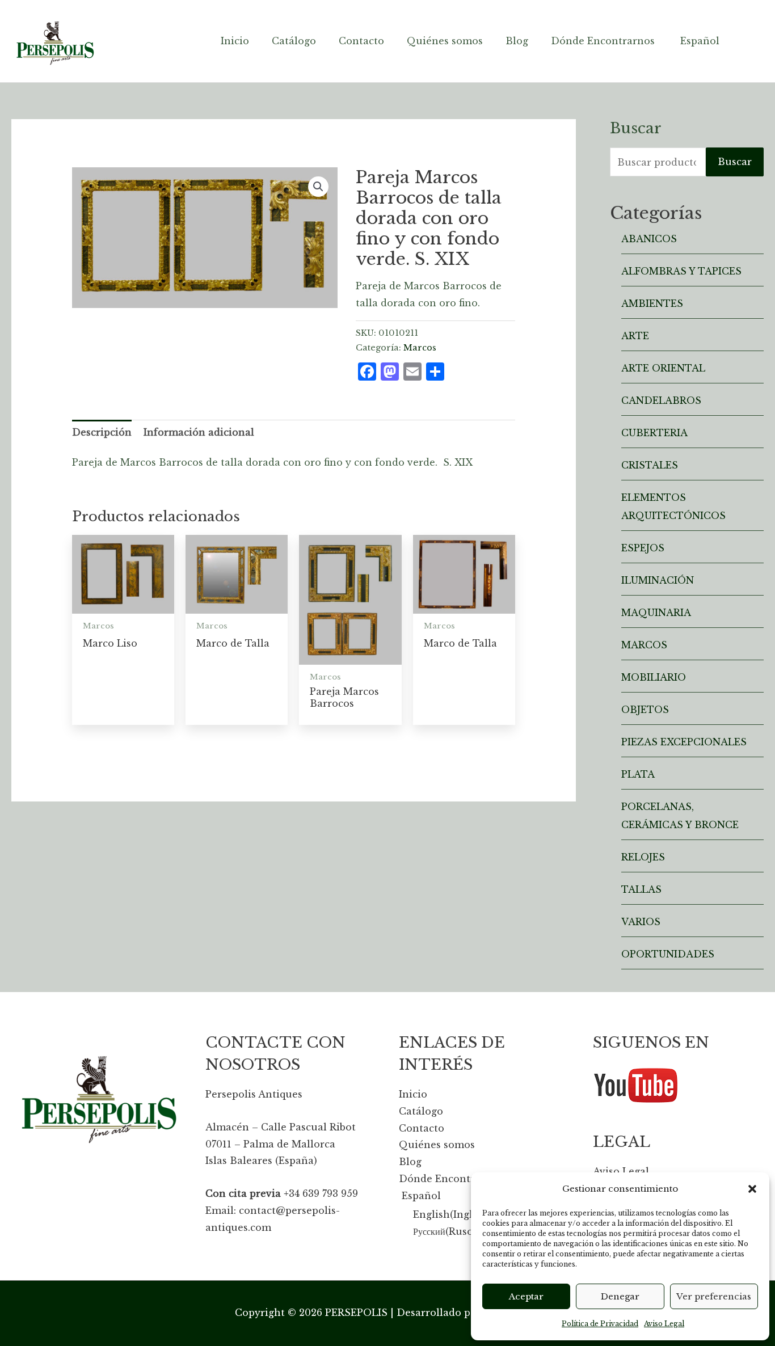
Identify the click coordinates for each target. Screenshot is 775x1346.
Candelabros (661, 400)
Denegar (620, 1296)
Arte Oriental (663, 368)
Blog (410, 1161)
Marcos (419, 348)
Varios (640, 921)
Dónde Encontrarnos (451, 1178)
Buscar (735, 161)
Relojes (643, 857)
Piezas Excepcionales (684, 742)
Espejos (642, 548)
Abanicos (649, 238)
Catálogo (421, 1111)
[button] (752, 1189)
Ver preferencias (713, 1296)
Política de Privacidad (600, 1323)
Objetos (645, 709)
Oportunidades (667, 954)
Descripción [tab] (102, 432)
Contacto (421, 1128)
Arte (635, 335)
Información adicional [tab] (199, 432)
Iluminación (657, 580)
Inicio (413, 1094)
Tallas (641, 889)
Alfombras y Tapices (681, 271)
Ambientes (652, 303)
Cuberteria (654, 432)
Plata (638, 774)
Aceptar (526, 1296)
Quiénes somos (437, 1144)
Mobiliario (653, 677)
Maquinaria (656, 612)
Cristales (649, 465)
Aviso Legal (664, 1323)
